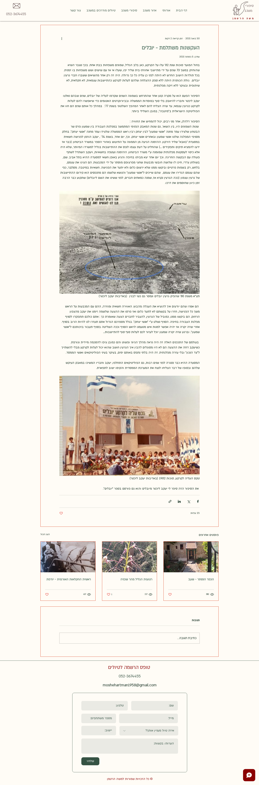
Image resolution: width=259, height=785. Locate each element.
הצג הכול (45, 534)
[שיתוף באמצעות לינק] (170, 501)
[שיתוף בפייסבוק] (198, 501)
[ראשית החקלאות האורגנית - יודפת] (68, 557)
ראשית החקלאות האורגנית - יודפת (68, 579)
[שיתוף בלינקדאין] (179, 501)
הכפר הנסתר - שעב (201, 579)
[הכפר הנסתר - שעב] (191, 557)
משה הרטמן (243, 18)
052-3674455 (16, 14)
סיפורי (249, 6)
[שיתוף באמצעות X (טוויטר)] (188, 501)
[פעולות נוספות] (61, 38)
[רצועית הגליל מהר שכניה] (129, 557)
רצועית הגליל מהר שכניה (136, 579)
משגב (248, 11)
